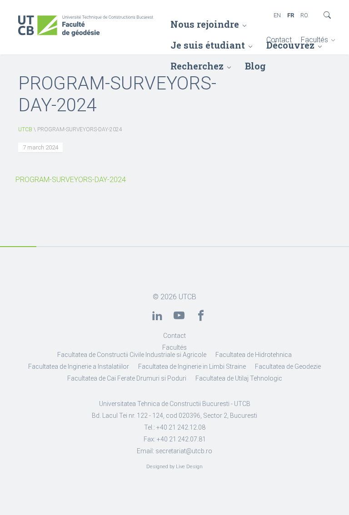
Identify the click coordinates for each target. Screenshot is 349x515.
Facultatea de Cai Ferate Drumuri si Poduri (126, 378)
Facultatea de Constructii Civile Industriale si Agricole (131, 354)
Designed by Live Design (174, 467)
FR (290, 15)
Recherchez (197, 66)
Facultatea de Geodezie (288, 366)
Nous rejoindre (204, 24)
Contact (279, 39)
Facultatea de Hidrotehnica (253, 354)
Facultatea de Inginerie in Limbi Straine (192, 366)
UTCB (25, 129)
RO (304, 15)
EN (277, 15)
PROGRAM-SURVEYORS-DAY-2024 (70, 179)
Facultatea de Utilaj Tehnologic (238, 378)
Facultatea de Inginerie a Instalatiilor (78, 366)
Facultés (314, 39)
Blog (255, 66)
